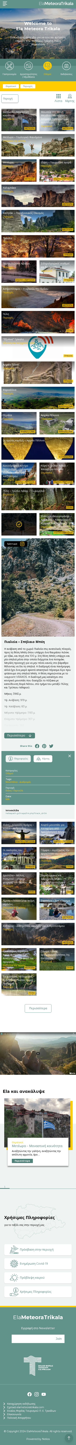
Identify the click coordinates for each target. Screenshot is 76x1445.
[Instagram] (36, 1394)
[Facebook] (29, 1394)
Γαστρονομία (9, 74)
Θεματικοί (11, 86)
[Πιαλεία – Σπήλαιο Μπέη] (19, 524)
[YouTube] (44, 1394)
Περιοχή (8, 98)
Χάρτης (70, 101)
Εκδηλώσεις (66, 74)
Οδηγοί (47, 74)
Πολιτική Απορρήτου (19, 1417)
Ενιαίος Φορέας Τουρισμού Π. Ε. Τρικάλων (31, 1410)
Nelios (46, 1439)
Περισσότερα (38, 1008)
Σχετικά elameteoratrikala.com (25, 1407)
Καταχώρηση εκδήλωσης (21, 1403)
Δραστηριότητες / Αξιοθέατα (28, 75)
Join (59, 1338)
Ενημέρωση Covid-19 (34, 1263)
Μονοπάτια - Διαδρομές (18, 782)
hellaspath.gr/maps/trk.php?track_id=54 (26, 813)
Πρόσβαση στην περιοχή (37, 1249)
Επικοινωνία (14, 1414)
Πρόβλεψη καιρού (32, 1277)
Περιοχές (28, 86)
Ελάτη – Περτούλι (14, 790)
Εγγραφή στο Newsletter (38, 1328)
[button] (5, 1187)
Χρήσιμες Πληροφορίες (35, 1291)
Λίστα (58, 101)
